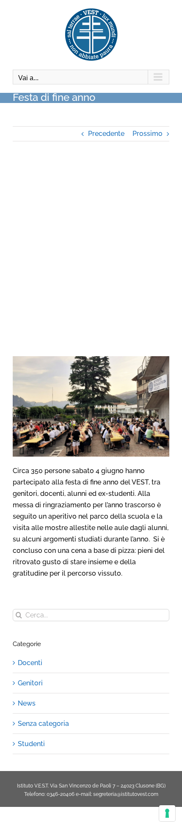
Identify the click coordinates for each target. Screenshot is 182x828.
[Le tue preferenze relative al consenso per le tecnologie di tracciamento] (167, 813)
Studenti (31, 744)
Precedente (106, 134)
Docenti (30, 663)
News (27, 703)
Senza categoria (43, 724)
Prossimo (147, 134)
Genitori (30, 683)
